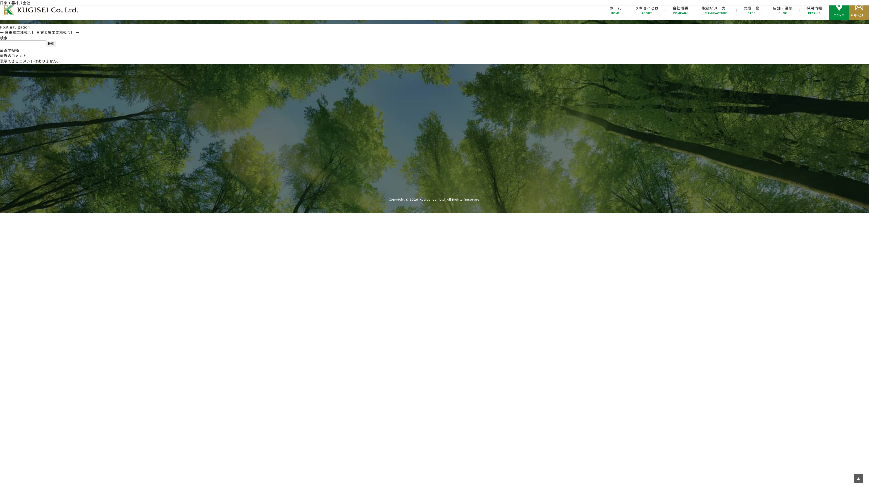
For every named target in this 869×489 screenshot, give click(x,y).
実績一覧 (751, 10)
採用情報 (814, 10)
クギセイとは (647, 10)
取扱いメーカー (716, 10)
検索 (4, 38)
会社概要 (680, 10)
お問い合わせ (541, 126)
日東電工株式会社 (17, 32)
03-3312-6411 (434, 120)
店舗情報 (483, 190)
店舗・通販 (783, 10)
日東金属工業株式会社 (57, 32)
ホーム (615, 10)
